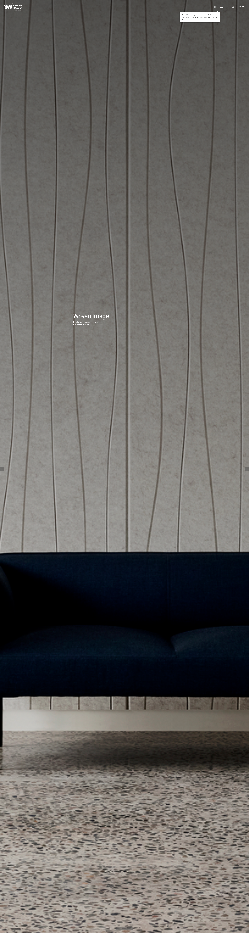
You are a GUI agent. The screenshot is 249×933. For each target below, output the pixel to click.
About (98, 7)
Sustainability (51, 7)
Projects (64, 7)
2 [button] (121, 928)
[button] (216, 7)
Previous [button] (2, 468)
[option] (124, 466)
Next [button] (247, 468)
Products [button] (29, 7)
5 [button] (130, 928)
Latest (39, 7)
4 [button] (127, 928)
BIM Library (87, 7)
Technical (75, 7)
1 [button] (118, 928)
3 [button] (124, 928)
